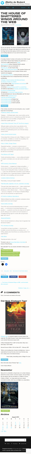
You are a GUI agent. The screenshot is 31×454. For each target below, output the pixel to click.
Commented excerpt (6, 99)
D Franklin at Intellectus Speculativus (10, 196)
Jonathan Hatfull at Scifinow (7, 178)
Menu (7, 7)
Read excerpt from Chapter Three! (10, 252)
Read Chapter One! (6, 250)
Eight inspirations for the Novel (19, 83)
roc (11, 271)
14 (19, 424)
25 (7, 427)
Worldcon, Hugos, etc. (24, 288)
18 (7, 426)
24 (2, 427)
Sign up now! (5, 410)
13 (15, 424)
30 (28, 427)
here (20, 362)
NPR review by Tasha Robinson (8, 163)
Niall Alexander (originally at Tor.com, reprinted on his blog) (15, 183)
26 (11, 427)
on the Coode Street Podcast (10, 69)
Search (23, 7)
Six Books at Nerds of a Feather (8, 81)
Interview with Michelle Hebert (8, 97)
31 (2, 429)
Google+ (22, 276)
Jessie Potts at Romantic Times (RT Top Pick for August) (14, 123)
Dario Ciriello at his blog (6, 203)
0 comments (18, 25)
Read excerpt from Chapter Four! (10, 255)
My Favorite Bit (4, 64)
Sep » (5, 431)
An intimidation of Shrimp (7, 74)
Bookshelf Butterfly (5, 218)
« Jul (2, 431)
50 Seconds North (17, 448)
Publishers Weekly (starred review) (9, 112)
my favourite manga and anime (15, 92)
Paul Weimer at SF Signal (7, 154)
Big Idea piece (4, 67)
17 (2, 426)
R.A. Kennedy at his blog (7, 225)
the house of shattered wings (20, 271)
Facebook (13, 276)
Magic (18, 62)
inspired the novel (12, 95)
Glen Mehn (4, 236)
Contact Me (23, 443)
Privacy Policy (25, 450)
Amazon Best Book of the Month (18, 242)
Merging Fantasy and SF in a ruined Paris (16, 87)
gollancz (6, 271)
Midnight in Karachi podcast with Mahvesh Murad (13, 80)
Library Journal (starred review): (8, 134)
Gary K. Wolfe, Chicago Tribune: (9, 143)
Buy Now (4, 56)
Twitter (4, 276)
